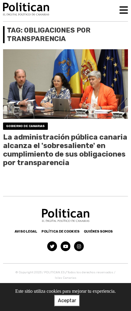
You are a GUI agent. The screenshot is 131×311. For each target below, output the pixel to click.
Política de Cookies (60, 231)
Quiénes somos (98, 231)
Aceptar (67, 300)
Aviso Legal (26, 231)
